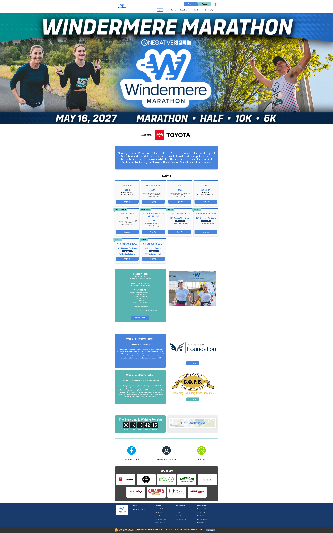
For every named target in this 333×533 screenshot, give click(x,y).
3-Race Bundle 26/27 (206, 213)
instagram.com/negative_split (166, 459)
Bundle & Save (202, 516)
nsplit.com (201, 459)
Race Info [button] (183, 10)
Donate (205, 4)
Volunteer (179, 509)
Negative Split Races (204, 509)
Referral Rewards (203, 519)
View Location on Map (194, 423)
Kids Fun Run (127, 213)
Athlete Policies (160, 523)
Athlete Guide (140, 318)
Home (160, 10)
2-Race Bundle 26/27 (179, 213)
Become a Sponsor (182, 519)
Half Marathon (153, 185)
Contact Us (201, 512)
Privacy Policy (136, 530)
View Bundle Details (181, 224)
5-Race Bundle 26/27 (153, 244)
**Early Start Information (140, 307)
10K (180, 185)
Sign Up (191, 4)
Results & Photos (160, 519)
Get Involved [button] (195, 10)
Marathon (127, 185)
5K (206, 185)
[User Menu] (215, 4)
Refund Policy (201, 523)
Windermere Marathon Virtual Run (153, 214)
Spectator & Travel (161, 516)
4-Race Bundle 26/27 (127, 244)
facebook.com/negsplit (131, 459)
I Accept (210, 530)
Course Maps (159, 512)
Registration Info (171, 10)
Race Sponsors (181, 516)
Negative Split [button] (209, 10)
